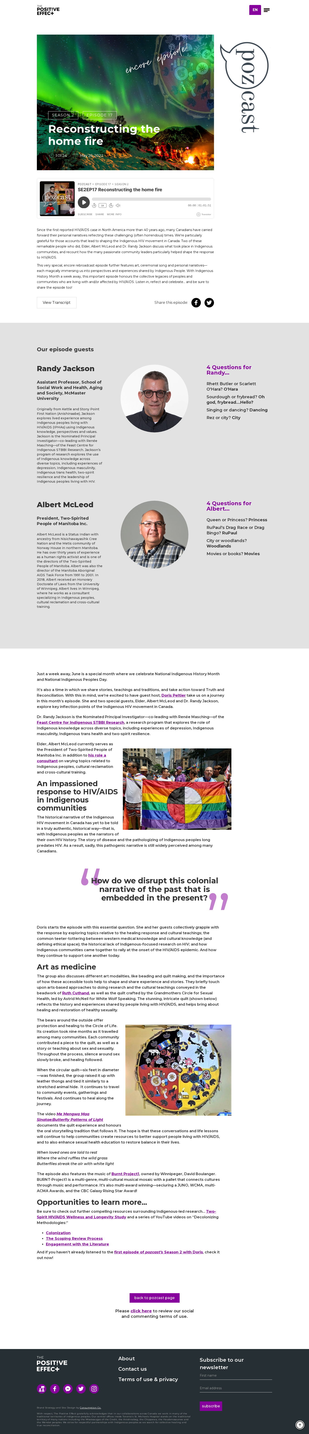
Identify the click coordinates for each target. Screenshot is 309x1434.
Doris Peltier (174, 695)
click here (141, 1311)
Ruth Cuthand (75, 993)
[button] (255, 10)
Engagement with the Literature (77, 1244)
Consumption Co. (90, 1407)
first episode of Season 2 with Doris (158, 1252)
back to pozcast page (154, 1298)
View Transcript (57, 302)
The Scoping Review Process (74, 1238)
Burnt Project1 (125, 1174)
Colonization (58, 1233)
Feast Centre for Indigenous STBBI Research (80, 722)
